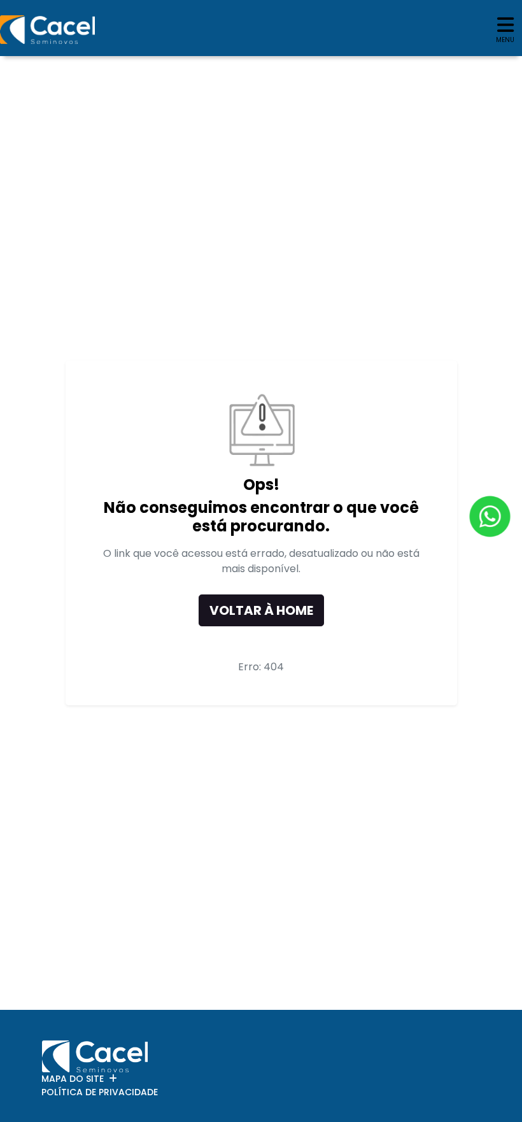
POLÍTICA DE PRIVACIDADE (99, 1092)
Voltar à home (261, 610)
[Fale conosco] (490, 516)
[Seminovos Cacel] (47, 29)
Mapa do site (72, 1078)
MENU (505, 40)
